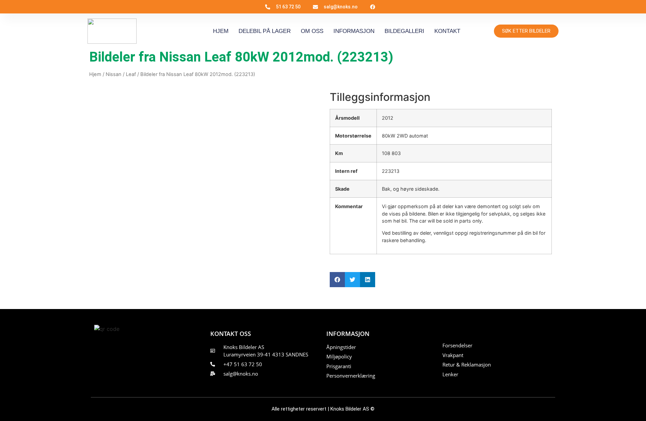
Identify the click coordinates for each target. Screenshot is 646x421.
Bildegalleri (404, 31)
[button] (337, 279)
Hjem (220, 31)
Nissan (113, 74)
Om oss (312, 31)
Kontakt (447, 31)
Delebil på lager (265, 31)
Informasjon (353, 31)
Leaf (131, 74)
